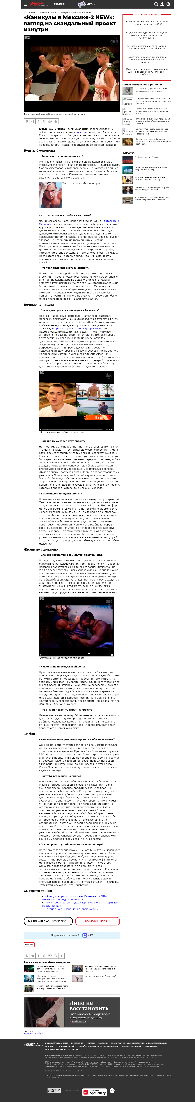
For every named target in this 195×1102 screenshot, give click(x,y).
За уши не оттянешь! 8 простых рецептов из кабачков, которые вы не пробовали (153, 141)
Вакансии (103, 1043)
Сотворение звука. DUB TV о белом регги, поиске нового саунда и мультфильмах (50, 968)
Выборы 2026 (151, 1046)
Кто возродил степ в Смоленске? (100, 976)
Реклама (91, 1043)
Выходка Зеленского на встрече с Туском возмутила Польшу (151, 178)
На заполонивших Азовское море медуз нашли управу (151, 168)
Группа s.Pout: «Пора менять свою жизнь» (71, 909)
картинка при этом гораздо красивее (77, 328)
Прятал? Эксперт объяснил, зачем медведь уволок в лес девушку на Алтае (152, 111)
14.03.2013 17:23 (30, 12)
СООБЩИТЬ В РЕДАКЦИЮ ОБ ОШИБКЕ (61, 1049)
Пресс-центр (77, 1043)
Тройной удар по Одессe (146, 157)
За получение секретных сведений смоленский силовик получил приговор (147, 60)
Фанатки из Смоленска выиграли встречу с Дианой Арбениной (53, 987)
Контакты (49, 1046)
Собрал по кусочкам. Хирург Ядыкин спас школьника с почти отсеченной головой (153, 101)
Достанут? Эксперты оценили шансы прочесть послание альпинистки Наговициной (153, 131)
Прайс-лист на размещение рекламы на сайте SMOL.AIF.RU (139, 1043)
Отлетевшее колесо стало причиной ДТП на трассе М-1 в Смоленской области (147, 72)
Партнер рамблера (71, 1090)
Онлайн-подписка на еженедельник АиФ (98, 1046)
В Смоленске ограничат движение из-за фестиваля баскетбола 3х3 (147, 47)
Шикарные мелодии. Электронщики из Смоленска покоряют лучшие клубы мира (51, 978)
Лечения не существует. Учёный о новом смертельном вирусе (151, 89)
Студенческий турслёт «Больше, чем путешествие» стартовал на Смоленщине (147, 35)
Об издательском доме (56, 1043)
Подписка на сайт (66, 1046)
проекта (80, 132)
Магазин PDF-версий (131, 1046)
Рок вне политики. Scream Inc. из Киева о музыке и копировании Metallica (101, 968)
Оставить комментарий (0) (97, 921)
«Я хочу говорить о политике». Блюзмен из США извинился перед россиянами (74, 898)
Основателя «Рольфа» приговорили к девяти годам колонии (152, 188)
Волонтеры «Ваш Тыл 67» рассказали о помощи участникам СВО (147, 23)
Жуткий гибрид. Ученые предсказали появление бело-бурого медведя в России (153, 121)
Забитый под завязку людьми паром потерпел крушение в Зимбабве (152, 199)
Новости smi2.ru (34, 1033)
